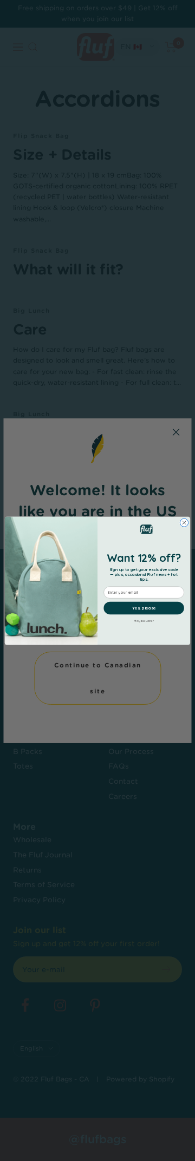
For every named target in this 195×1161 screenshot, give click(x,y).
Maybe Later (143, 620)
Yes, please (143, 608)
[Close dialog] (184, 522)
